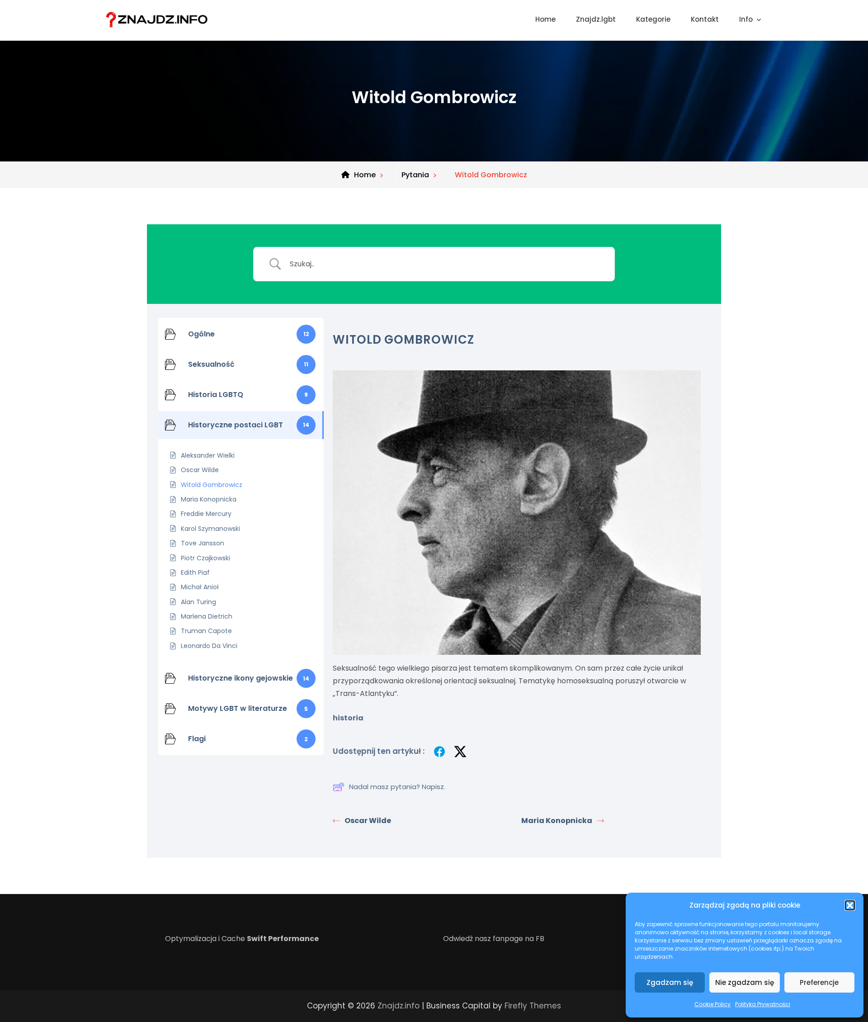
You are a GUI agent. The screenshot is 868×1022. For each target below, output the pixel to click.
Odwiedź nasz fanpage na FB (493, 938)
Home (545, 19)
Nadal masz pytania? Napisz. (397, 786)
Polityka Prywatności (762, 1004)
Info (746, 19)
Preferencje (819, 982)
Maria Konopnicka (556, 820)
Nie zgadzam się (744, 982)
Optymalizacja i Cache (242, 938)
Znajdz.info (398, 1005)
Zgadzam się (669, 982)
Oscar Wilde (367, 820)
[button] (849, 905)
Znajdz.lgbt (596, 19)
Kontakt (705, 19)
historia (348, 718)
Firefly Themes (533, 1005)
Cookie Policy (712, 1004)
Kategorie (653, 19)
